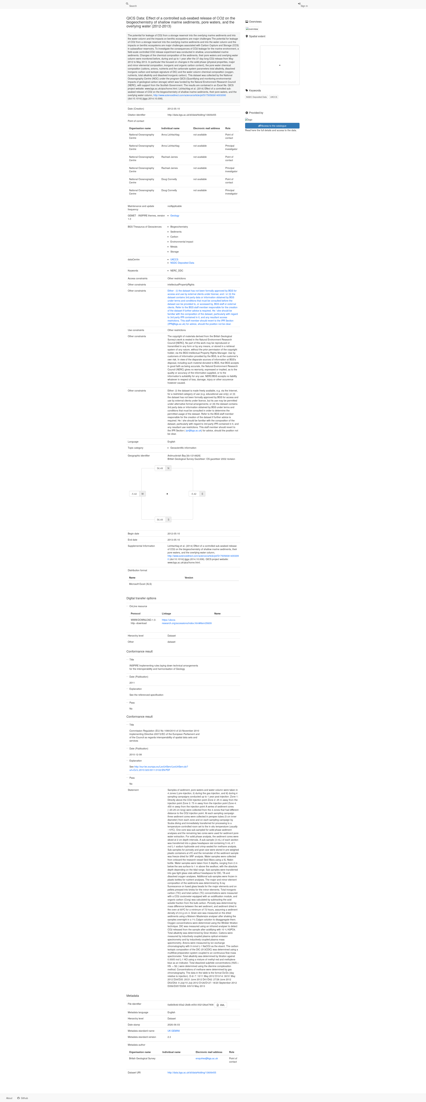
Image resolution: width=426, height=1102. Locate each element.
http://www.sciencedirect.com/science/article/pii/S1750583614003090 (189, 95)
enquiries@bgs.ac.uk (207, 1058)
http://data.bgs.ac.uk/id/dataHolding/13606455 (192, 1072)
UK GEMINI (174, 1030)
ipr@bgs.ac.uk (193, 430)
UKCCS (174, 259)
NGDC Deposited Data (182, 262)
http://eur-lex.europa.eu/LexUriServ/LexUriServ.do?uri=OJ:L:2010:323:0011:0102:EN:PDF (158, 768)
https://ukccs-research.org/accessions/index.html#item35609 (187, 621)
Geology (174, 215)
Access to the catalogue (273, 125)
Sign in (304, 5)
